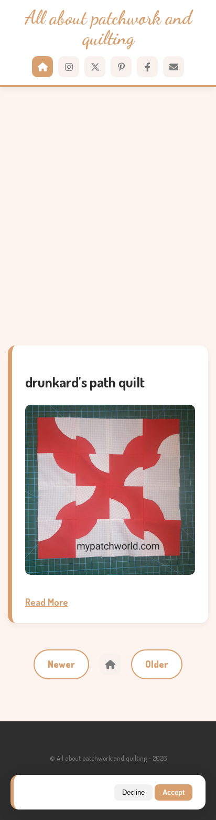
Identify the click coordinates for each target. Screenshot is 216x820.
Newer (61, 664)
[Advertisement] (108, 216)
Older (156, 664)
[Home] (42, 66)
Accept (174, 792)
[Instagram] (68, 66)
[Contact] (173, 66)
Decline (133, 792)
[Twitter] (94, 66)
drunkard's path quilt (85, 382)
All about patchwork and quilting (108, 28)
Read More (46, 602)
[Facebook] (147, 66)
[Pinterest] (121, 66)
